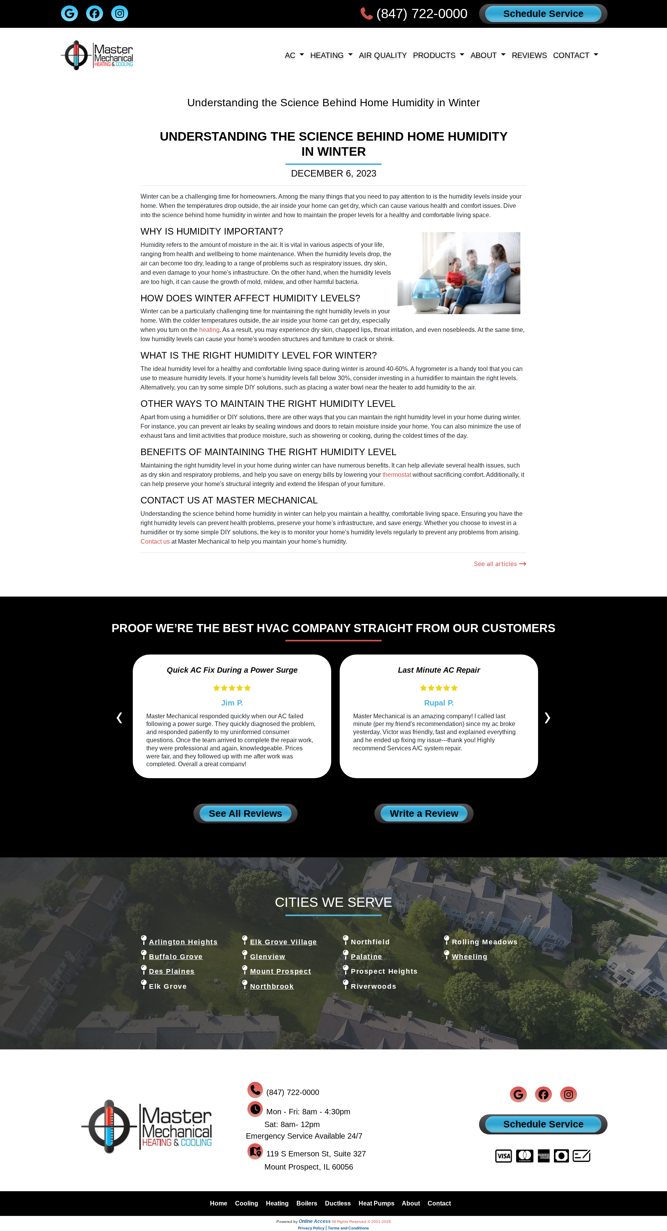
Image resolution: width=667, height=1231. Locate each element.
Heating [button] (328, 55)
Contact (439, 1203)
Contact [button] (572, 55)
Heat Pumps (376, 1203)
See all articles (496, 564)
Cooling (246, 1203)
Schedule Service (543, 13)
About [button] (485, 55)
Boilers (306, 1203)
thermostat (397, 474)
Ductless (338, 1203)
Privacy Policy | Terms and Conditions (333, 1228)
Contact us (155, 541)
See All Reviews (245, 813)
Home (218, 1203)
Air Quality (383, 55)
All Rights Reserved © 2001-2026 (361, 1221)
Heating (277, 1203)
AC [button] (291, 55)
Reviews (529, 55)
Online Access (315, 1221)
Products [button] (435, 55)
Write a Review (424, 813)
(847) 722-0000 (421, 13)
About (411, 1203)
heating (209, 329)
